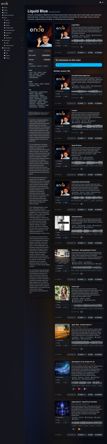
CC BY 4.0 (47, 50)
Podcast (42, 74)
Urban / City (32, 75)
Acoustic (89, 225)
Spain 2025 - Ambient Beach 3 (82, 324)
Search (7, 20)
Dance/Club (80, 377)
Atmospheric (32, 85)
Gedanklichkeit (77, 216)
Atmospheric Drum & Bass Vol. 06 (83, 361)
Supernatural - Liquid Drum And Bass (84, 401)
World (81, 157)
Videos (5, 10)
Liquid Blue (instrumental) (81, 182)
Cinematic (78, 120)
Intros (31, 72)
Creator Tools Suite (8, 15)
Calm (38, 85)
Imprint (8, 55)
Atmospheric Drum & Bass (89, 363)
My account (7, 40)
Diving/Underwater (34, 77)
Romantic (47, 83)
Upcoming (8, 32)
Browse (8, 22)
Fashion (39, 72)
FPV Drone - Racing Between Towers (84, 250)
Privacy (7, 58)
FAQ (7, 53)
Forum (5, 12)
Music (5, 17)
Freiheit (74, 110)
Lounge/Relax (75, 35)
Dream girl (75, 286)
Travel (31, 74)
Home (5, 7)
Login (7, 42)
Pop (73, 120)
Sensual (41, 83)
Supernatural (85, 404)
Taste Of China (76, 145)
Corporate (38, 75)
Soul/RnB (88, 35)
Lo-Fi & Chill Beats (87, 262)
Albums (8, 25)
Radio (7, 35)
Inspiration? (9, 37)
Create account (9, 45)
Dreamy (36, 83)
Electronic (82, 35)
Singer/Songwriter (82, 225)
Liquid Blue (75, 25)
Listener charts (9, 27)
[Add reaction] (82, 47)
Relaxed (31, 83)
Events (44, 72)
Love (35, 72)
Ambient (88, 86)
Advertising (36, 74)
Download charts (10, 30)
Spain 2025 (85, 326)
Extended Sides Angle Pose (81, 75)
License (8, 50)
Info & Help (7, 48)
